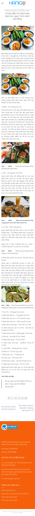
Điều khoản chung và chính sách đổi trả (15, 494)
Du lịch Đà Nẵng (18, 513)
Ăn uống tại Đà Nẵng (10, 9)
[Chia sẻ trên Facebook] (12, 398)
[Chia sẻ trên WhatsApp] (9, 398)
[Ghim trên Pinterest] (22, 398)
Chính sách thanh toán (9, 497)
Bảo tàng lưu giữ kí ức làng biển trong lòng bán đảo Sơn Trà (26, 408)
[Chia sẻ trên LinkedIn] (25, 398)
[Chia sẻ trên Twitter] (15, 398)
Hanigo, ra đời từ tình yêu (11, 511)
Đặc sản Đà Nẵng (26, 511)
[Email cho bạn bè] (19, 398)
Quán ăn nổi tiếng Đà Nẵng (21, 11)
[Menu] (2, 3)
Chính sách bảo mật (8, 490)
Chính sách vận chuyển (9, 500)
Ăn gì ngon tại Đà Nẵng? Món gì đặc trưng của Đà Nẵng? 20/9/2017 (18, 384)
